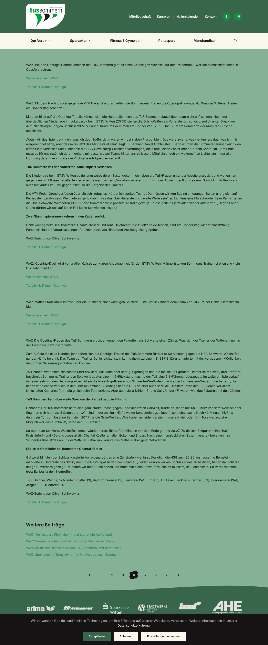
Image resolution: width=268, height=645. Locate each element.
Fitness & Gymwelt (124, 41)
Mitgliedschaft (140, 16)
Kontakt (211, 16)
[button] (235, 41)
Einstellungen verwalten (163, 636)
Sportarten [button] (78, 41)
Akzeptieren (96, 636)
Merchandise (204, 41)
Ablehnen (125, 636)
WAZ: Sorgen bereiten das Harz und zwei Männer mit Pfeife (70, 541)
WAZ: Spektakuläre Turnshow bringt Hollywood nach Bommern (72, 554)
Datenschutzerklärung (134, 625)
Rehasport (166, 41)
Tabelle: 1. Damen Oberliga (46, 87)
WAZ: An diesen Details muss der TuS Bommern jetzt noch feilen (73, 548)
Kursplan (163, 16)
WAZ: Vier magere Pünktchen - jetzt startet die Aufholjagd (69, 534)
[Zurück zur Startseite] (45, 16)
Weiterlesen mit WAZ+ (42, 78)
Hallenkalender (187, 16)
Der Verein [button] (39, 41)
